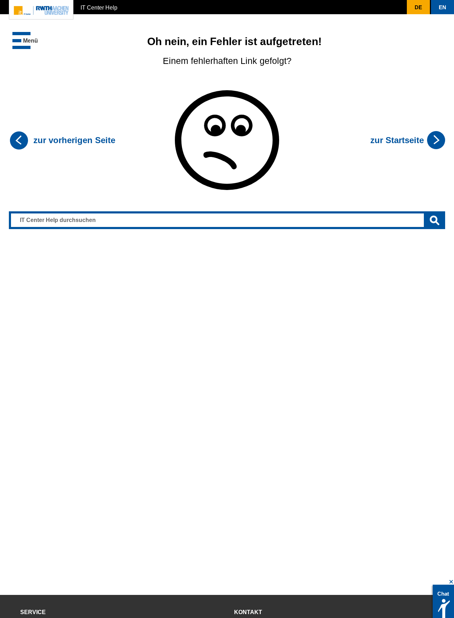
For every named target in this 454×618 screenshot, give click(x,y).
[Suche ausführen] (434, 220)
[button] (25, 40)
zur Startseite (397, 140)
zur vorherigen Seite (74, 140)
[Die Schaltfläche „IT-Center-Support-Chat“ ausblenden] (451, 582)
